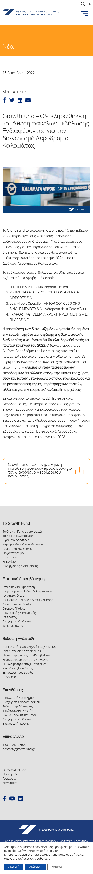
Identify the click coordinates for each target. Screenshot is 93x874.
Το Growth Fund (16, 524)
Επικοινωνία (13, 737)
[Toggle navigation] (84, 14)
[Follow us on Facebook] (4, 799)
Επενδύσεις (13, 690)
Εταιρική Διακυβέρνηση (24, 579)
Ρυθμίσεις (57, 867)
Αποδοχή (13, 867)
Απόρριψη (35, 867)
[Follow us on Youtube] (12, 799)
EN (89, 4)
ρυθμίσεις (43, 858)
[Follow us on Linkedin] (20, 799)
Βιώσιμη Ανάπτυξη (19, 639)
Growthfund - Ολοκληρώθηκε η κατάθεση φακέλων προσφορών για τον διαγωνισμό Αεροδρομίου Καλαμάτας (40, 471)
